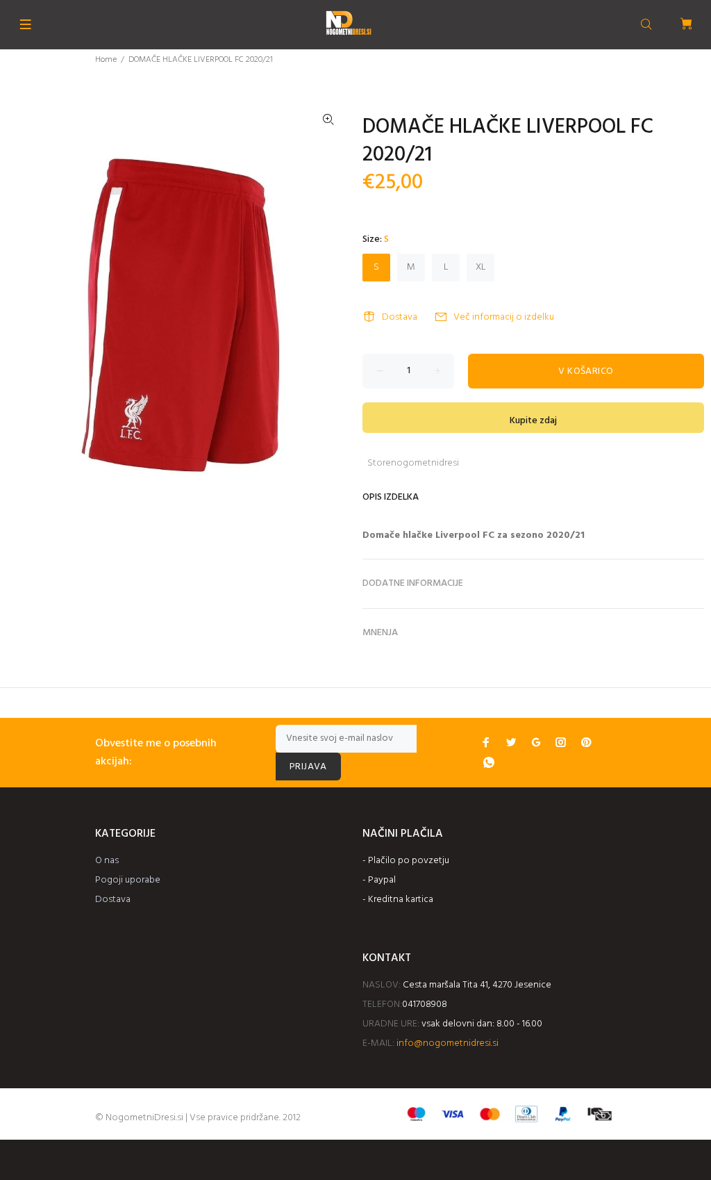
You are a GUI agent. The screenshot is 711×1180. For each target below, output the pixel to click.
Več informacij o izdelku (503, 317)
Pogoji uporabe (127, 880)
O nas (107, 861)
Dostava (399, 317)
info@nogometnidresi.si (447, 1043)
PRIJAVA (308, 767)
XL (481, 267)
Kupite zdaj (533, 421)
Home (106, 60)
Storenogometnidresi (413, 463)
